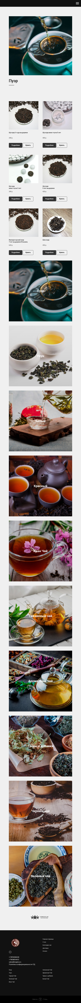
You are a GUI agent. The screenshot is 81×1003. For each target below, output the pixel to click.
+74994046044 (14, 957)
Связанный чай (40, 616)
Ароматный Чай (40, 681)
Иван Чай (40, 551)
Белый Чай (46, 979)
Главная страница (48, 939)
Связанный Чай (47, 970)
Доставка (45, 948)
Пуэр (40, 291)
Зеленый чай (40, 876)
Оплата (45, 951)
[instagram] (10, 952)
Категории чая (47, 945)
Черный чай (40, 811)
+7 (10, 960)
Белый (40, 421)
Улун (40, 356)
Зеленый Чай (13, 979)
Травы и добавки (41, 746)
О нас (44, 942)
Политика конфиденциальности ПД (22, 964)
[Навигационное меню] (77, 3)
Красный (40, 486)
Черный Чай (12, 976)
